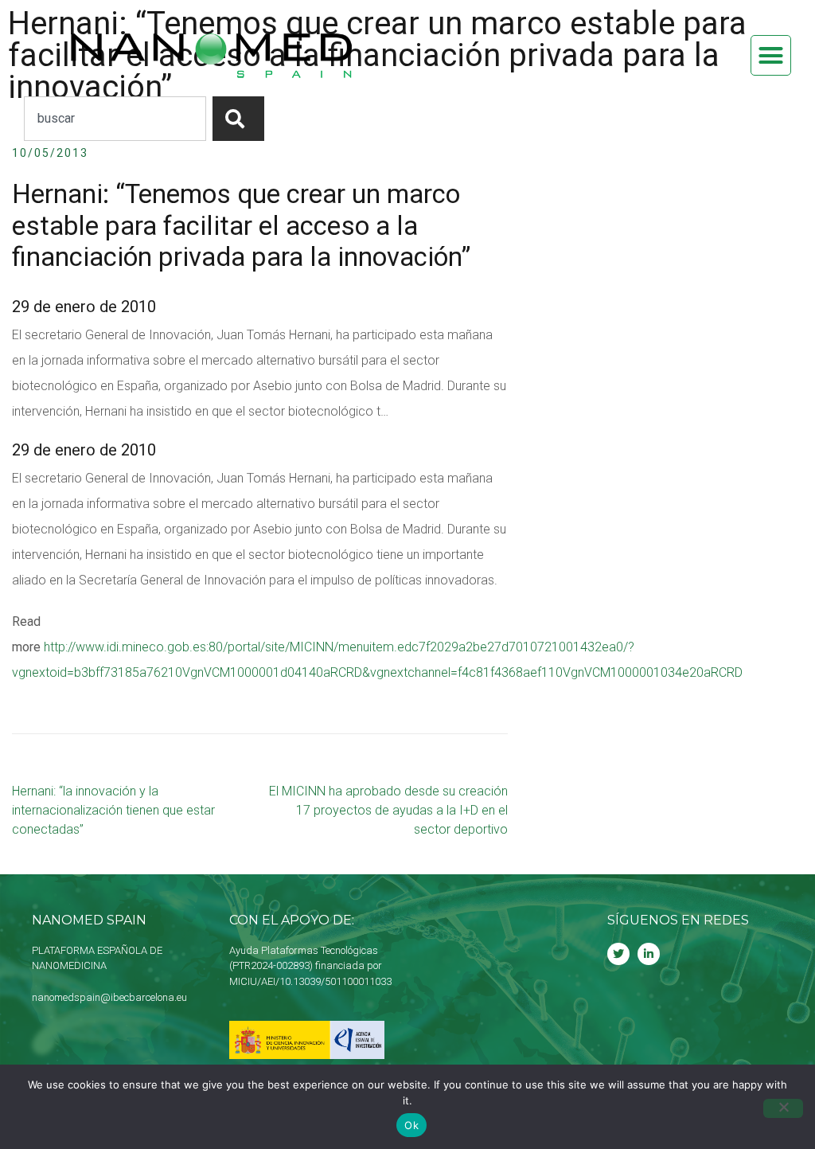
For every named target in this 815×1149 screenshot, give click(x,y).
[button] (771, 55)
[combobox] (115, 118)
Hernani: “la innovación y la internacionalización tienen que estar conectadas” (113, 810)
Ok (411, 1125)
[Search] (238, 118)
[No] (783, 1108)
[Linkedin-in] (649, 954)
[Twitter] (618, 954)
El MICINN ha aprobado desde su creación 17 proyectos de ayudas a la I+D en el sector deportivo (388, 810)
